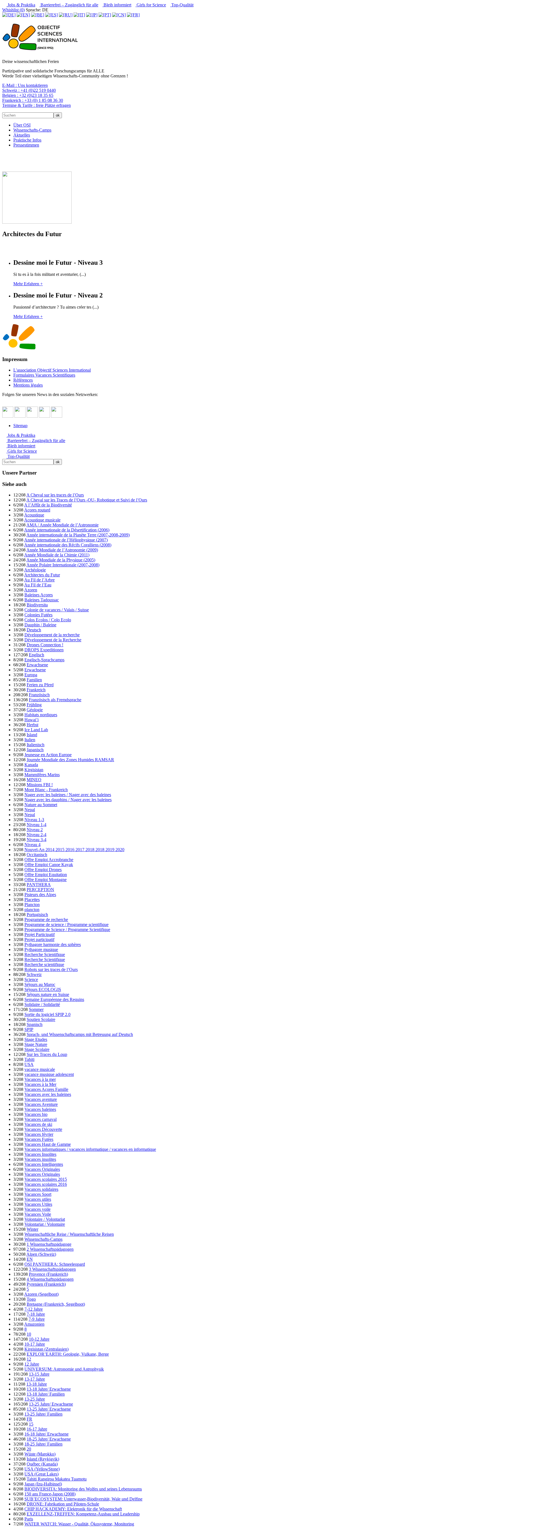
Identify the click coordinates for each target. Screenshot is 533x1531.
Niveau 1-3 (34, 819)
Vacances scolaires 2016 (45, 1184)
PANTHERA (39, 884)
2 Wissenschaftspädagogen (50, 1249)
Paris (28, 1519)
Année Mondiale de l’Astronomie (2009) (62, 550)
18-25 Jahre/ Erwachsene (49, 1439)
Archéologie (35, 569)
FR (29, 1419)
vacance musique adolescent (49, 1074)
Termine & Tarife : (36, 105)
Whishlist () (13, 9)
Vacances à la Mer (40, 1084)
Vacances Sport (37, 1194)
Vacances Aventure (41, 1104)
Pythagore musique (41, 949)
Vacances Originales (42, 1169)
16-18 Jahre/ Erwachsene (46, 1434)
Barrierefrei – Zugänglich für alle (68, 4)
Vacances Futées (38, 1139)
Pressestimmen (26, 145)
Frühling (34, 704)
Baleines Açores (38, 594)
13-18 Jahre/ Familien (46, 1394)
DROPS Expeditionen (44, 649)
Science (31, 979)
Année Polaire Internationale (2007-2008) (62, 565)
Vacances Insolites (40, 1154)
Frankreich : (32, 100)
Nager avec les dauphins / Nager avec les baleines (68, 799)
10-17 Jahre (34, 1344)
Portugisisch (37, 914)
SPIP (28, 1029)
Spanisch (34, 1024)
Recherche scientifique (44, 964)
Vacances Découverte (43, 1129)
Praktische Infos (27, 140)
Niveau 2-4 (36, 834)
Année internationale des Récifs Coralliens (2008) (67, 545)
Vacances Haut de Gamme (47, 1144)
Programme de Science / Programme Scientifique (67, 929)
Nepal (29, 809)
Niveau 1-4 (36, 824)
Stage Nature (35, 1044)
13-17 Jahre (34, 1379)
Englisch (36, 654)
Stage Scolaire (36, 1049)
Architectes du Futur (42, 574)
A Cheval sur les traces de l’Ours (55, 495)
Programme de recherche (46, 919)
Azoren (30, 589)
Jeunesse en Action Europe (48, 754)
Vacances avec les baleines (47, 1094)
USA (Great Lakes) (41, 1474)
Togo (31, 1299)
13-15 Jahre (39, 1374)
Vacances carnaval (40, 1119)
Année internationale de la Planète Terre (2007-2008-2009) (78, 535)
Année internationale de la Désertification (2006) (66, 530)
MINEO (34, 779)
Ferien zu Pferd (40, 684)
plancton (31, 909)
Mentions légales (28, 385)
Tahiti (29, 1059)
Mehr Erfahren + (28, 283)
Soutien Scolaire (41, 1019)
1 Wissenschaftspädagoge (49, 1244)
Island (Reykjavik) (43, 1459)
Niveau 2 (35, 829)
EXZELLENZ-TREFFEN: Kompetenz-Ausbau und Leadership (83, 1514)
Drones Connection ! (45, 644)
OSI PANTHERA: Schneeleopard (54, 1264)
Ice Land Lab (36, 729)
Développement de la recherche (52, 634)
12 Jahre (31, 1364)
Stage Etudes (35, 1039)
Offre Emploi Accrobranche (48, 859)
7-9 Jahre (37, 1319)
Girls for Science (150, 4)
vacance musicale (39, 1069)
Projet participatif (39, 939)
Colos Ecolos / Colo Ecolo (47, 619)
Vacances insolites (40, 1159)
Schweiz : (29, 90)
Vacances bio (35, 1114)
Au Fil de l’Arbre (39, 579)
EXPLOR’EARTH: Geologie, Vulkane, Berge (68, 1354)
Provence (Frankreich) (48, 1274)
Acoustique (34, 515)
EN (30, 1259)
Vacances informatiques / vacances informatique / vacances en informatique (90, 1149)
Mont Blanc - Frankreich (46, 789)
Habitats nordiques (40, 714)
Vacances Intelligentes (43, 1164)
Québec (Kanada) (42, 1464)
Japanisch (35, 749)
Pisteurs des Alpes (40, 894)
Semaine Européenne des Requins (54, 999)
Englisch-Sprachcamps (44, 659)
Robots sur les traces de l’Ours (51, 969)
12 (29, 1359)
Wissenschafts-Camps (32, 130)
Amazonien (34, 1324)
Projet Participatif (39, 934)
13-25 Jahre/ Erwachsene (51, 1404)
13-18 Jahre (36, 1384)
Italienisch (35, 744)
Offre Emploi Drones (43, 869)
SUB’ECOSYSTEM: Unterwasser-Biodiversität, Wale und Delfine (83, 1499)
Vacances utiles (37, 1199)
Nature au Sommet (40, 804)
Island (32, 734)
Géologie (35, 709)
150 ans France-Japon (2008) (50, 1494)
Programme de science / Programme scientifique (66, 924)
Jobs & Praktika (20, 4)
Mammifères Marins (42, 774)
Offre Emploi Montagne (45, 879)
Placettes (32, 899)
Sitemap (20, 425)
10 (29, 1334)
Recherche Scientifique (44, 954)
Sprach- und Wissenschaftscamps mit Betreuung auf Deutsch (80, 1034)
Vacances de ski (38, 1124)
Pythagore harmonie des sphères (52, 944)
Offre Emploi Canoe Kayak (48, 864)
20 (29, 1449)
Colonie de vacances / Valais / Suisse (56, 609)
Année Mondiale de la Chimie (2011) (56, 555)
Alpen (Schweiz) (41, 1254)
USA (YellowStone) (42, 1469)
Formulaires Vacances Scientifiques (44, 375)
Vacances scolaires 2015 (45, 1179)
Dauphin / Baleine (40, 624)
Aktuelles (21, 135)
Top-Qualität (181, 4)
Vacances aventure (40, 1099)
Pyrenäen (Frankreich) (46, 1284)
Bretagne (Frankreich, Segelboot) (56, 1304)
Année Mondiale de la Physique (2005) (60, 560)
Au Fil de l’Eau (37, 584)
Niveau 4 (32, 844)
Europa (30, 674)
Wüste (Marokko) (40, 1454)
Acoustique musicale (42, 520)
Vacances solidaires (41, 1189)
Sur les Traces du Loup (47, 1054)
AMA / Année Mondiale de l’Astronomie (62, 525)
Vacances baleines (40, 1109)
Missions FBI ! (40, 784)
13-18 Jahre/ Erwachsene (49, 1389)
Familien (34, 679)
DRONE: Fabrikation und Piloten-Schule (63, 1504)
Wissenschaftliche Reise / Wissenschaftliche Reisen (69, 1234)
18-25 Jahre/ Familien (43, 1444)
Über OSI (22, 125)
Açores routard (37, 510)
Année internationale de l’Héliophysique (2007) (66, 540)
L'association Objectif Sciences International (52, 370)
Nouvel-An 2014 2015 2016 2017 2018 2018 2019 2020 (74, 849)
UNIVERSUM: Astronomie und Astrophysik (64, 1369)
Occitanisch (37, 854)
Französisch (39, 694)
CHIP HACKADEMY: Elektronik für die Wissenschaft (73, 1509)
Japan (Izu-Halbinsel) (43, 1484)
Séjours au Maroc (39, 984)
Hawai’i (31, 719)
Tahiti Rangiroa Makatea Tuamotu (57, 1479)
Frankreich (36, 689)
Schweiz (34, 974)
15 (31, 1424)
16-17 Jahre (37, 1429)
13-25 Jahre (34, 1399)
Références (23, 380)
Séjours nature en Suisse (48, 994)
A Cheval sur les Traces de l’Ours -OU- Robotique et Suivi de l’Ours (86, 500)
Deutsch (34, 629)
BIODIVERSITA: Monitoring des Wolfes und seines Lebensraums (83, 1489)
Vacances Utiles (38, 1204)
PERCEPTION (40, 889)
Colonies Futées (38, 614)
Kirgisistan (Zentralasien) (46, 1349)
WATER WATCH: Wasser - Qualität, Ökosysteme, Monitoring (79, 1524)
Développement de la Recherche (52, 639)
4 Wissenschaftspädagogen (50, 1279)
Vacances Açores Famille (46, 1089)
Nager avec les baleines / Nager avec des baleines (67, 794)
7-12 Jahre (33, 1309)
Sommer (36, 1009)
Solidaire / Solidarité (42, 1004)
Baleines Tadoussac (41, 599)
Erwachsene (37, 664)
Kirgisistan (33, 769)
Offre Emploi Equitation (45, 874)
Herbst (32, 724)
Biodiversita (37, 604)
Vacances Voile (37, 1214)
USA (29, 1064)
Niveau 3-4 (36, 839)
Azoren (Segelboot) (41, 1294)
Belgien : (27, 95)
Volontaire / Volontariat (44, 1219)
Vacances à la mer (40, 1079)
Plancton (32, 904)
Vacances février (38, 1134)
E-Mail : (25, 85)
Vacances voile (37, 1209)
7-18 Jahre (36, 1314)
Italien (29, 739)
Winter (32, 1229)
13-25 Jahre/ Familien (43, 1414)
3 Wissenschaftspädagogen (52, 1269)
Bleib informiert (116, 4)
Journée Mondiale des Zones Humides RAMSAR (70, 759)
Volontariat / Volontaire (44, 1224)
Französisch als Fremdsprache (55, 699)
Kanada (31, 764)
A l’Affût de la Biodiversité (48, 505)
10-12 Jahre (39, 1339)
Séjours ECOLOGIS (42, 989)
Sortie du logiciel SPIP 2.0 (47, 1014)
